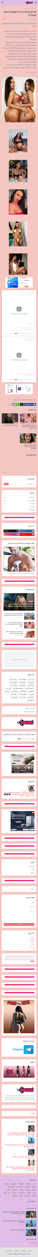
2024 (32, 941)
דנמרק (8, 1190)
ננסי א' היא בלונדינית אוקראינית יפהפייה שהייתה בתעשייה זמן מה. (20, 1133)
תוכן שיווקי (19, 510)
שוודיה (22, 697)
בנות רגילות (19, 500)
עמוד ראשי (31, 867)
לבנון (31, 694)
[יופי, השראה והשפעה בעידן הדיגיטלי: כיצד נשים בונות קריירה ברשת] (29, 625)
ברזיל (30, 685)
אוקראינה (22, 679)
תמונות (30, 700)
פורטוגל (15, 1196)
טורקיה (14, 691)
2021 (32, 946)
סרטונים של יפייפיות (29, 712)
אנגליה (30, 682)
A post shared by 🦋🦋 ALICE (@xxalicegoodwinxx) (19, 333)
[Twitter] (22, 404)
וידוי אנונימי (22, 1193)
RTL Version (9, 1251)
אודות (32, 870)
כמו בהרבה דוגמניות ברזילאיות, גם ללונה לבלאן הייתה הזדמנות (20, 1168)
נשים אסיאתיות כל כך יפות (23, 1157)
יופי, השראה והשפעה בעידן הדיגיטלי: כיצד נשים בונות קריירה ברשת (29, 426)
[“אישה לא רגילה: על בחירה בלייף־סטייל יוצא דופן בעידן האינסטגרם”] (29, 616)
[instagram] (11, 534)
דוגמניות (24, 400)
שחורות (14, 697)
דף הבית (34, 8)
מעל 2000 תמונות (29, 709)
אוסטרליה (20, 1184)
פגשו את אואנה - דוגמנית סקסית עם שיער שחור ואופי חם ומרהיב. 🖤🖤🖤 (19, 793)
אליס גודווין (31, 31)
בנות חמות (27, 8)
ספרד (20, 1196)
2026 (32, 938)
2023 (32, 943)
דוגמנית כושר (18, 688)
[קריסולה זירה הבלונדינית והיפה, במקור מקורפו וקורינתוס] (29, 634)
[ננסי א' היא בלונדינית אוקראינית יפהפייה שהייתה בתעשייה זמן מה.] (31, 1214)
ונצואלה (23, 691)
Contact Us (17, 1251)
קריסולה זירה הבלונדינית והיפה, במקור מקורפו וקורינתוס (14, 632)
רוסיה (30, 697)
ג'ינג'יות (19, 503)
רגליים (13, 694)
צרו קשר (32, 873)
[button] (35, 2)
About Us (24, 1251)
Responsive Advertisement (19, 659)
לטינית (33, 1196)
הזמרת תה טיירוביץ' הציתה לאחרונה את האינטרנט (19, 1145)
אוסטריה (28, 1184)
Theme (28, 1254)
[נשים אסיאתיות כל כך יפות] (31, 1232)
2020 (32, 948)
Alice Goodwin (31, 72)
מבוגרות (19, 507)
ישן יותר (5, 472)
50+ (31, 679)
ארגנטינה (13, 682)
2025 (32, 939)
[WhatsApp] (18, 404)
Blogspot (15, 1254)
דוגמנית (15, 1190)
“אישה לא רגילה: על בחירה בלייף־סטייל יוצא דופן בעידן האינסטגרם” (13, 614)
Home (30, 1251)
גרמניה (14, 685)
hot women (31, 796)
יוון (7, 691)
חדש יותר (32, 472)
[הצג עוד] (10, 404)
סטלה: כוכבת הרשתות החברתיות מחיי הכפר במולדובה (30, 446)
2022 (32, 944)
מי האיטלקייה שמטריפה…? (10, 425)
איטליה (13, 679)
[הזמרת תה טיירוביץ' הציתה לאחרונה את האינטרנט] (31, 1223)
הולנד (31, 691)
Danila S (32, 889)
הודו (9, 688)
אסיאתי (22, 682)
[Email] (14, 404)
